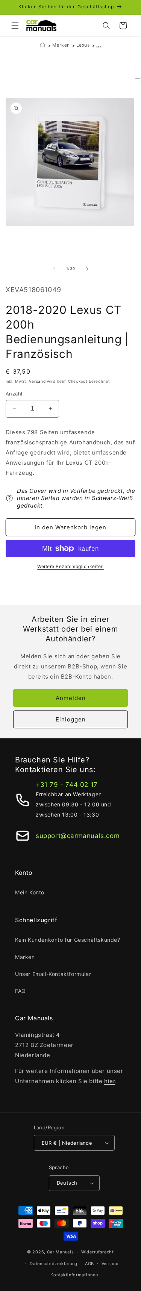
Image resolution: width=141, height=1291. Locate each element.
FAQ (20, 991)
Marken (61, 45)
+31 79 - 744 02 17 (67, 784)
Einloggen (71, 719)
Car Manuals (60, 1252)
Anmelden (71, 698)
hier (109, 1081)
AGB (89, 1263)
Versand (37, 381)
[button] (15, 25)
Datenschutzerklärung (53, 1263)
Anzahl (14, 394)
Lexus (83, 45)
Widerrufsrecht (97, 1252)
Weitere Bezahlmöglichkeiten (70, 566)
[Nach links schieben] (54, 269)
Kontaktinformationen (74, 1274)
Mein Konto (29, 892)
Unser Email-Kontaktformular (53, 974)
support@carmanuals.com (78, 835)
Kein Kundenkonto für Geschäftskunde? (67, 939)
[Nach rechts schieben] (87, 269)
